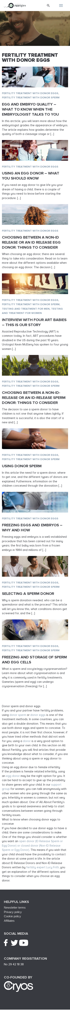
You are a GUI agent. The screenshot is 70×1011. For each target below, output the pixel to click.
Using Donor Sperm (22, 466)
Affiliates (9, 920)
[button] (48, 5)
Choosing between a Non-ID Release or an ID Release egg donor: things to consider (31, 242)
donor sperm (18, 715)
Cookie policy (12, 916)
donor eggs (38, 715)
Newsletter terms (15, 907)
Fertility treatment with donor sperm (31, 97)
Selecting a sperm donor (28, 593)
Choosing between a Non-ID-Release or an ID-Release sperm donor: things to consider (34, 397)
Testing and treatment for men (26, 308)
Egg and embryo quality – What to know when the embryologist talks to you (30, 109)
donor (27, 741)
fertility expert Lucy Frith (42, 867)
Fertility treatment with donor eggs (30, 93)
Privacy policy (13, 912)
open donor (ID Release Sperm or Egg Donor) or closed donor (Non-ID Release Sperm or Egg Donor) (32, 845)
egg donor (13, 776)
